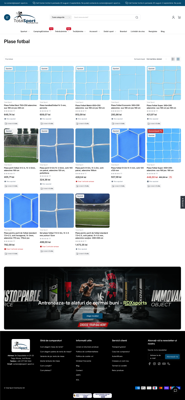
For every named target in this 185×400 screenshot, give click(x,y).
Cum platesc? (45, 370)
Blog (77, 366)
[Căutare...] (137, 17)
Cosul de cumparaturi (121, 351)
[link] (42, 31)
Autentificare (117, 356)
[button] (7, 17)
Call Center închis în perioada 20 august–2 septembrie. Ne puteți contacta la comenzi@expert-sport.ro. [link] (66, 3)
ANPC (78, 375)
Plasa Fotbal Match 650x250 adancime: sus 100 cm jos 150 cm (90, 106)
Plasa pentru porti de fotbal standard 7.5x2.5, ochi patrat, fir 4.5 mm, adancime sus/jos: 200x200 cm (91, 235)
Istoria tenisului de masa (50, 361)
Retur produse (118, 370)
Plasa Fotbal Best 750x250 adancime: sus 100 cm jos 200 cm (20, 106)
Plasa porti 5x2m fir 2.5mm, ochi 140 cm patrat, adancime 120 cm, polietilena (56, 170)
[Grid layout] (178, 59)
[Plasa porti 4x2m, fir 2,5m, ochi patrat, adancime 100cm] (92, 145)
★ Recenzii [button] (183, 202)
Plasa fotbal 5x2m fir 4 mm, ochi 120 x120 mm (127, 169)
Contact (79, 370)
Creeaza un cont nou (120, 361)
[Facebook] (149, 363)
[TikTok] (159, 363)
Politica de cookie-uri (84, 356)
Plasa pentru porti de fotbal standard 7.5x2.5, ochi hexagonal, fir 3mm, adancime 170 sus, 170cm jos (20, 235)
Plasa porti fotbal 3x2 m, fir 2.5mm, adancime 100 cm (20, 169)
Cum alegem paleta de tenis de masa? (55, 351)
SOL (77, 380)
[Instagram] (154, 363)
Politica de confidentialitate (87, 351)
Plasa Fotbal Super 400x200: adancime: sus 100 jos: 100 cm (160, 169)
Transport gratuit (119, 347)
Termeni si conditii (119, 366)
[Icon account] (173, 17)
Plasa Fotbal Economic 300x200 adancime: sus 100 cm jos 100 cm (125, 106)
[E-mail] (163, 363)
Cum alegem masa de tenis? (51, 347)
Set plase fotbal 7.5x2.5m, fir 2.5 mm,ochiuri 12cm (54, 234)
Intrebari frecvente (83, 361)
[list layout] (173, 59)
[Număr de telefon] (168, 363)
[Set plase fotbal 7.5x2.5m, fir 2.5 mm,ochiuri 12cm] (57, 211)
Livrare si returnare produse (87, 347)
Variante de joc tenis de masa (52, 356)
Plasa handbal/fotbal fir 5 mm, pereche (53, 106)
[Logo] (26, 17)
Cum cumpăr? (46, 366)
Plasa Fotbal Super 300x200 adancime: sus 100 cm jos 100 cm (161, 106)
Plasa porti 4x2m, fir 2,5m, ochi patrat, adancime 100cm (89, 169)
